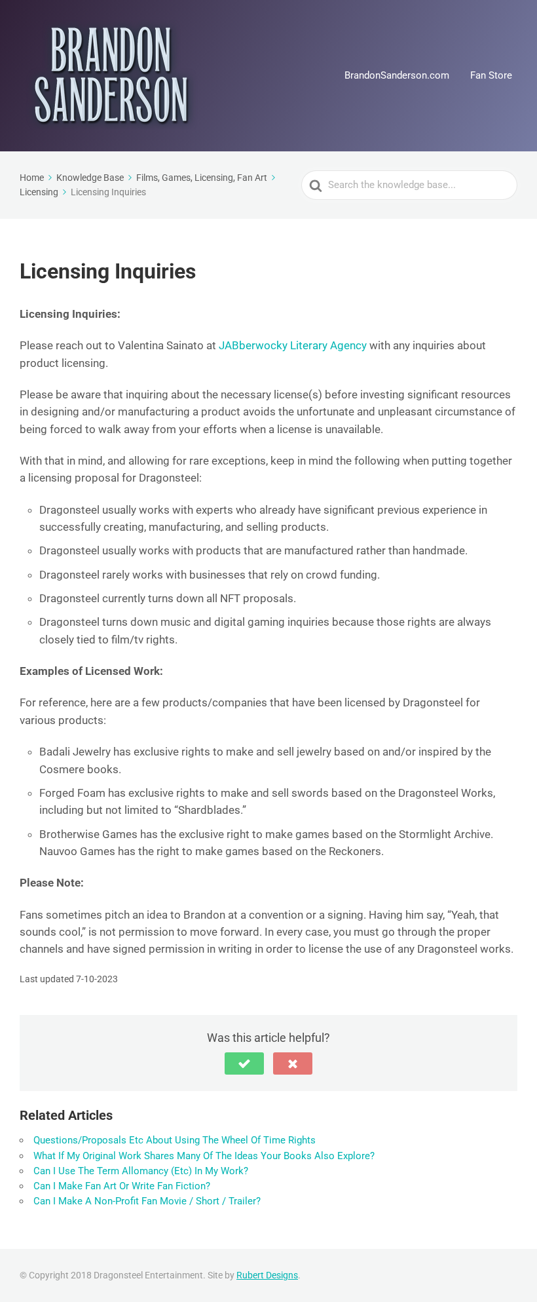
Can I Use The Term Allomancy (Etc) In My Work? (140, 1171)
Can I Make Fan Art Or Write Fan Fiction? (121, 1186)
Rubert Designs (267, 1275)
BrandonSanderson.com (396, 75)
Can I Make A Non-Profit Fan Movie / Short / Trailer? (147, 1201)
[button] (244, 1063)
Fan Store (491, 75)
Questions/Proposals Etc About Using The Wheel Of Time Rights (174, 1140)
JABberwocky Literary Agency (293, 345)
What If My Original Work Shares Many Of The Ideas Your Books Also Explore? (204, 1156)
